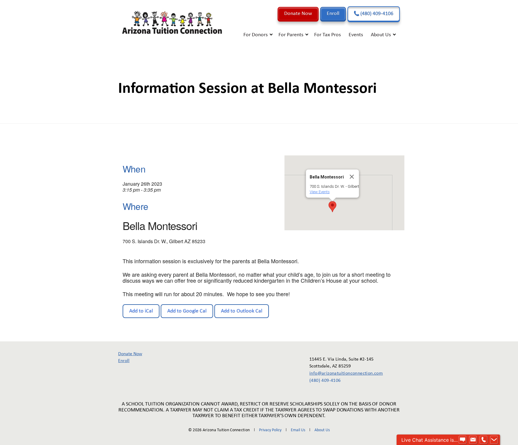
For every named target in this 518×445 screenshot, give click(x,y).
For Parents (290, 35)
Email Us (298, 430)
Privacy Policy (270, 430)
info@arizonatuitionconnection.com (341, 373)
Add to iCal (141, 311)
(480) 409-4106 (376, 13)
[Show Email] (473, 440)
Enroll (333, 13)
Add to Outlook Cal (241, 311)
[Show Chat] (462, 440)
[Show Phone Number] (483, 440)
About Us (381, 35)
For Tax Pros (327, 35)
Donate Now (298, 13)
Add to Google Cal (187, 311)
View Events (320, 192)
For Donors (255, 35)
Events (356, 35)
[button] (332, 206)
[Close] (352, 176)
